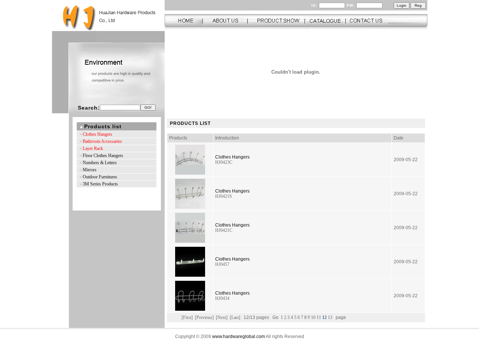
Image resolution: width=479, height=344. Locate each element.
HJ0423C (223, 162)
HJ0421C (223, 230)
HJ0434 (222, 298)
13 (330, 317)
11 (319, 317)
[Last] (235, 317)
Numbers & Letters (100, 162)
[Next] (222, 317)
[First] (187, 317)
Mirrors (90, 169)
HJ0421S (223, 196)
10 (314, 317)
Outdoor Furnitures (100, 176)
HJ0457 (222, 264)
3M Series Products (100, 184)
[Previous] (204, 317)
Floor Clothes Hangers (103, 155)
